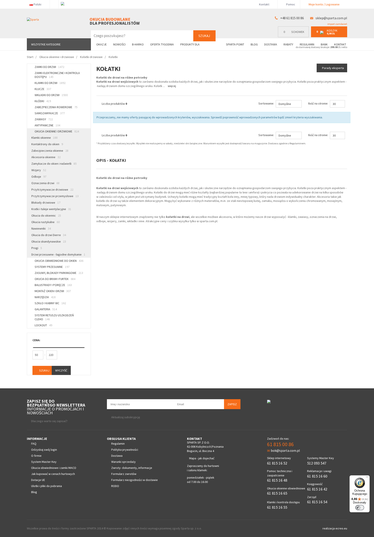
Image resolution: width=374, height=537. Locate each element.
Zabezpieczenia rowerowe (56, 107)
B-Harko (138, 44)
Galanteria (46, 309)
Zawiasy (44, 119)
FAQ (33, 443)
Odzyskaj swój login (44, 450)
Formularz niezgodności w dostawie (134, 480)
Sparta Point (235, 44)
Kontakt (264, 4)
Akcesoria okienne (46, 157)
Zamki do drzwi (49, 67)
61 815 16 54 (317, 501)
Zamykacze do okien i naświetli (54, 164)
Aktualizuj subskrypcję (125, 417)
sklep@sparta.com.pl (331, 18)
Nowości (119, 44)
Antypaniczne (47, 125)
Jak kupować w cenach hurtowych (53, 474)
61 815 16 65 (277, 493)
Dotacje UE (38, 480)
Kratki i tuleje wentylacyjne (51, 209)
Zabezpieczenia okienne (49, 151)
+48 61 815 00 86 (292, 18)
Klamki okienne (44, 138)
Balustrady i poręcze (53, 285)
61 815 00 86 (280, 444)
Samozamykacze (50, 113)
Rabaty (288, 44)
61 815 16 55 (277, 507)
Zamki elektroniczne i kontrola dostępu (57, 75)
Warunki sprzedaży (123, 462)
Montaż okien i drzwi (53, 291)
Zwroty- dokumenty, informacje (131, 468)
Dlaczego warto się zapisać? (49, 421)
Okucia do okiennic (46, 215)
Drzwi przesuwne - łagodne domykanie (58, 254)
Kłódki (43, 101)
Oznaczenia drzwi (45, 183)
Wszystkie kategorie (46, 44)
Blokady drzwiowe (45, 202)
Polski (37, 4)
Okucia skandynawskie (48, 241)
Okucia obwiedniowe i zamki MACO (53, 468)
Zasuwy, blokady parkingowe (59, 273)
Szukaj (204, 36)
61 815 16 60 (317, 476)
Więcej (172, 86)
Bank (324, 44)
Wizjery (38, 170)
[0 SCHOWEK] (294, 36)
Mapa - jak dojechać (201, 458)
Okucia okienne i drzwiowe (57, 131)
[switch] (359, 507)
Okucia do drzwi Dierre (48, 235)
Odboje (38, 176)
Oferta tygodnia (162, 44)
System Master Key (43, 462)
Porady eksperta (333, 68)
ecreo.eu (341, 528)
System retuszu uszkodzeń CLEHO (54, 317)
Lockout (43, 325)
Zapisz (232, 404)
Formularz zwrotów (123, 474)
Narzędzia (45, 297)
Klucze (43, 89)
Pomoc (290, 4)
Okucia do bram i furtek (55, 279)
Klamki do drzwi (50, 83)
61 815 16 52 (277, 463)
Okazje (101, 44)
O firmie (36, 456)
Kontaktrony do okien (47, 144)
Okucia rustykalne (45, 222)
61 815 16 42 (317, 489)
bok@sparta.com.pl (285, 450)
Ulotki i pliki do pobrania (46, 486)
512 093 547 (316, 463)
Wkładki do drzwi (51, 95)
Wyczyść (61, 370)
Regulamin (307, 44)
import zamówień (337, 24)
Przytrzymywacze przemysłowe (55, 196)
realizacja (328, 528)
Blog (254, 44)
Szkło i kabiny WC (50, 303)
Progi (36, 248)
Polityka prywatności (124, 450)
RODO (115, 486)
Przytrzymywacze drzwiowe (52, 189)
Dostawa (270, 44)
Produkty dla (190, 44)
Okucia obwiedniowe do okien (59, 261)
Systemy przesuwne (52, 267)
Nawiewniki (41, 228)
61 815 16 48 (277, 480)
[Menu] (367, 478)
